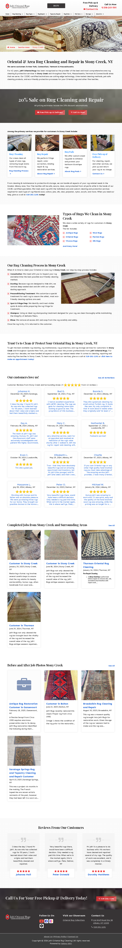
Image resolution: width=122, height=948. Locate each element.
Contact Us (92, 9)
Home (7, 14)
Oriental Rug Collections (74, 920)
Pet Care (78, 14)
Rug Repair (41, 14)
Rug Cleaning (17, 14)
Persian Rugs (98, 237)
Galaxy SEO (66, 943)
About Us (99, 14)
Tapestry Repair (55, 14)
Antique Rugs (72, 233)
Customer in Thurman (21, 625)
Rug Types (29, 14)
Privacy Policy (60, 936)
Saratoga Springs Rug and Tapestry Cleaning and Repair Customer (22, 773)
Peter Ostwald (61, 874)
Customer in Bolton (57, 703)
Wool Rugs (97, 233)
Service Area (23, 47)
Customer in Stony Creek (23, 563)
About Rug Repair (45, 173)
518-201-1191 (110, 7)
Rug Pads (67, 14)
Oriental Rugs (72, 237)
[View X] (41, 926)
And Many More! (70, 246)
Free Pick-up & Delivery (52, 111)
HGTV (56, 5)
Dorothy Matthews (98, 874)
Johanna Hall (23, 874)
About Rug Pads (72, 171)
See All (112, 525)
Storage (88, 14)
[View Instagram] (51, 921)
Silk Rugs (97, 241)
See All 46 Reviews (106, 378)
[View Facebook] (46, 921)
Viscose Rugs (72, 241)
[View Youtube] (41, 921)
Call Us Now (79, 111)
